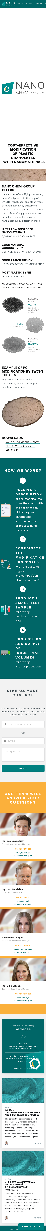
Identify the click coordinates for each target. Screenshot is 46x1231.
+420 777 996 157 (23, 945)
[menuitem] (20, 3)
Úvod (20, 4)
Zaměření (29, 4)
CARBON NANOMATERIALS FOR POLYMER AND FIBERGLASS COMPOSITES (23, 1046)
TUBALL (39, 4)
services (23, 1029)
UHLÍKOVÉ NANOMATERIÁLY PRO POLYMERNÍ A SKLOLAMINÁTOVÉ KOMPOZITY (23, 1058)
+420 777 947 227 (23, 897)
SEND (23, 768)
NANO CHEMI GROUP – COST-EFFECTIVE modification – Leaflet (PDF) (23, 446)
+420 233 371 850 (23, 849)
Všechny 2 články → (23, 1068)
